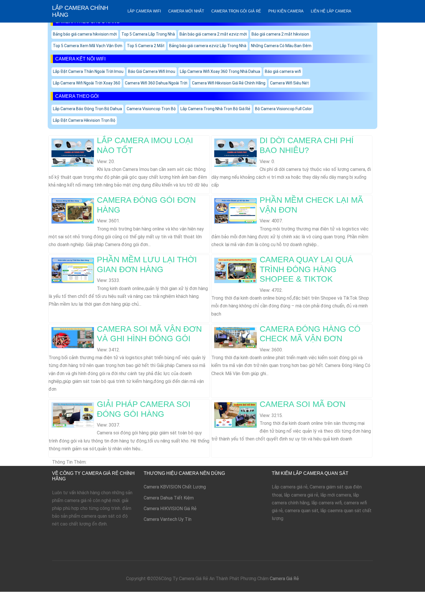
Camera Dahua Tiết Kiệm (169, 498)
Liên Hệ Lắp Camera (331, 11)
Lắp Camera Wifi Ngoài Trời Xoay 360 (86, 83)
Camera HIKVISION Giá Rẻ (170, 508)
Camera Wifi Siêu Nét (289, 83)
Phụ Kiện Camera (286, 11)
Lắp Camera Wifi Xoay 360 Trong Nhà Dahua (220, 71)
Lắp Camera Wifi (144, 11)
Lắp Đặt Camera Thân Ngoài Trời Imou (88, 71)
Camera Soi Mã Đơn (302, 404)
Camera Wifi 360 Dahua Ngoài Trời (156, 83)
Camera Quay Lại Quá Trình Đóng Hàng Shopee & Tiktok (306, 269)
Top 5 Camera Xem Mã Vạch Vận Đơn (87, 45)
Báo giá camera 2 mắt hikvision (280, 34)
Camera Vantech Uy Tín (167, 519)
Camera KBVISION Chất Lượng (175, 487)
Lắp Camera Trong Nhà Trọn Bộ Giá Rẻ (215, 108)
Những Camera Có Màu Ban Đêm (281, 45)
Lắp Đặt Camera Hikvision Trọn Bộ (84, 120)
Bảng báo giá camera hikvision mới (85, 34)
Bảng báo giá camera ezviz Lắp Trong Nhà (207, 45)
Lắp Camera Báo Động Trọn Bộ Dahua (87, 108)
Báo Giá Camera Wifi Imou (151, 71)
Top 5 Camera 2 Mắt (146, 45)
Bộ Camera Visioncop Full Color (283, 108)
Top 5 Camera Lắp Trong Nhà (148, 34)
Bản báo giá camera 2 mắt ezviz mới (213, 34)
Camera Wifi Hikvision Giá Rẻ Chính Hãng (228, 83)
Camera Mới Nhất (186, 11)
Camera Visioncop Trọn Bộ (151, 108)
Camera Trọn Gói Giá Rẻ (236, 11)
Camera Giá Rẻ (284, 578)
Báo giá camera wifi (283, 71)
